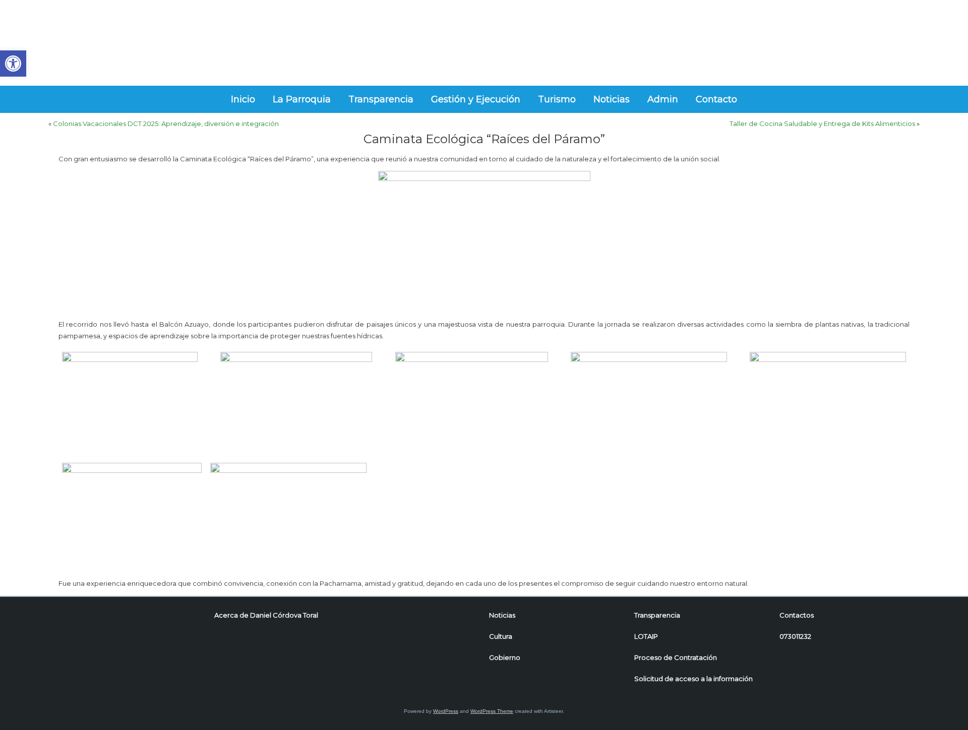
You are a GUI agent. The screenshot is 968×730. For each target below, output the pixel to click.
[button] (13, 63)
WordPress (445, 711)
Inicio (243, 99)
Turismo (557, 99)
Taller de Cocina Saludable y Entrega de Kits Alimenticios (822, 123)
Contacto (716, 99)
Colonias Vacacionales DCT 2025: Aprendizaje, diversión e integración (166, 123)
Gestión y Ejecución (475, 99)
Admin (662, 99)
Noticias (611, 99)
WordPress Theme (491, 711)
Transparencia (380, 99)
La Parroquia (302, 99)
